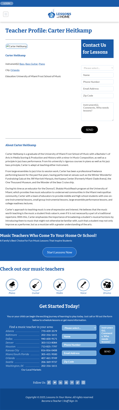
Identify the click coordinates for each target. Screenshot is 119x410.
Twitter (55, 382)
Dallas (9, 338)
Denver (10, 342)
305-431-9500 (49, 354)
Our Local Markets (31, 369)
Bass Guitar (31, 63)
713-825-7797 (49, 346)
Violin (59, 293)
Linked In (60, 382)
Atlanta (10, 331)
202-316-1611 (49, 334)
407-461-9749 (49, 358)
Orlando (15, 69)
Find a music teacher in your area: (31, 327)
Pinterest (72, 382)
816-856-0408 (49, 350)
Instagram (83, 382)
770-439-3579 (49, 330)
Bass (22, 63)
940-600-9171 (49, 338)
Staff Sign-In (70, 400)
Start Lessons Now (59, 252)
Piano (42, 63)
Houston (10, 346)
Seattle (9, 362)
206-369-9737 (49, 361)
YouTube (66, 382)
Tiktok (78, 382)
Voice (83, 293)
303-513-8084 (49, 342)
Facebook (49, 382)
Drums (107, 293)
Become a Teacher (52, 400)
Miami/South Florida (17, 354)
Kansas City (12, 350)
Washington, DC (15, 365)
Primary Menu (5, 14)
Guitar (36, 293)
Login (7, 3)
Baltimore (11, 334)
